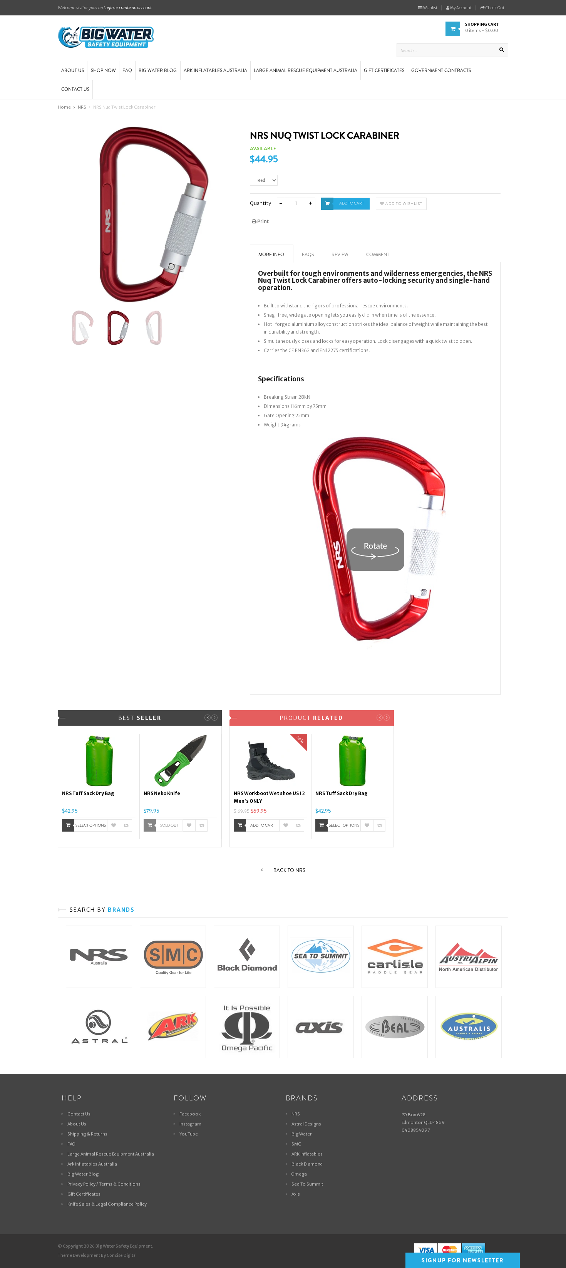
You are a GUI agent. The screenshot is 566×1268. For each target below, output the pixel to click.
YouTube (188, 1134)
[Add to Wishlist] (113, 825)
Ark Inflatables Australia (92, 1164)
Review (340, 254)
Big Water (301, 1134)
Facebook (190, 1114)
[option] (99, 786)
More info (271, 254)
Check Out (494, 7)
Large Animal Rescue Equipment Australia (110, 1154)
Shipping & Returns (87, 1134)
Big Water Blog (83, 1174)
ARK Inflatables (307, 1154)
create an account (135, 7)
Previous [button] (207, 718)
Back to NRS (288, 870)
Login (109, 7)
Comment (377, 254)
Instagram (190, 1124)
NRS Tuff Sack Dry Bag (88, 793)
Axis (295, 1194)
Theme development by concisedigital (97, 1255)
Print (262, 221)
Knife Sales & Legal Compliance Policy (107, 1204)
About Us (76, 1124)
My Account (460, 7)
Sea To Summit (307, 1184)
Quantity (260, 203)
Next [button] (214, 718)
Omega (299, 1174)
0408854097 (416, 1130)
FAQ (71, 1144)
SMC (296, 1144)
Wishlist (429, 7)
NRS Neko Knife (162, 793)
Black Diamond (307, 1164)
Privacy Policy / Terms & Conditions (104, 1184)
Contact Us (78, 1114)
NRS (295, 1114)
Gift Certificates (83, 1194)
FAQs (308, 254)
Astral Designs (306, 1124)
